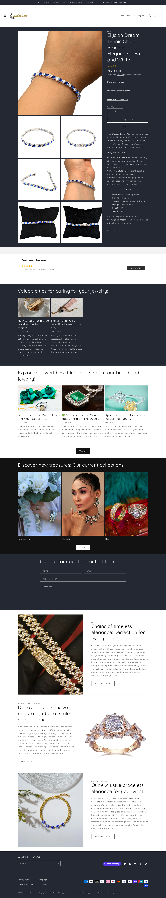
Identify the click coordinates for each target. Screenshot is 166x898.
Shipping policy (88, 893)
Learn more (26, 761)
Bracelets (23, 539)
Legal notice (116, 893)
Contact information (102, 893)
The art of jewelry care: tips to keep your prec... (66, 324)
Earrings (66, 539)
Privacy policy (62, 893)
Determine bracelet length (118, 90)
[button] (5, 15)
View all (83, 451)
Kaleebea (26, 893)
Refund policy (51, 893)
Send (47, 603)
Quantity (110, 107)
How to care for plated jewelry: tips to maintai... (33, 324)
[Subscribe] (57, 863)
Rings (108, 539)
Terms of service (75, 893)
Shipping (120, 74)
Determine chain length (117, 99)
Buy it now (128, 126)
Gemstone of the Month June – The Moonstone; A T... (39, 416)
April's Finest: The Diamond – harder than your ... (125, 416)
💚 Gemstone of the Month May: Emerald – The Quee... (80, 416)
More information (103, 683)
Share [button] (112, 230)
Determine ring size (115, 82)
